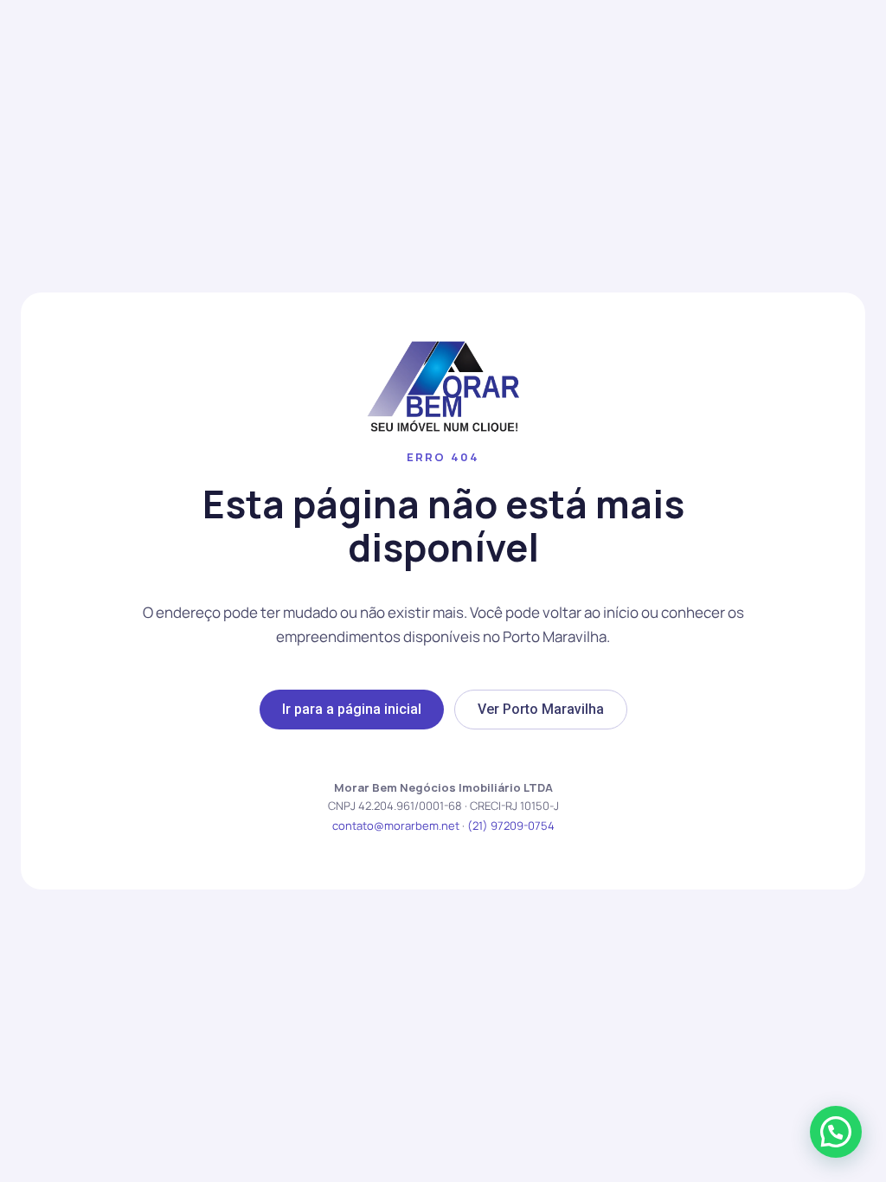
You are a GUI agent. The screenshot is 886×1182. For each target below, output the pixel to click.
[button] (836, 1132)
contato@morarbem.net (395, 825)
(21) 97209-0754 (511, 825)
